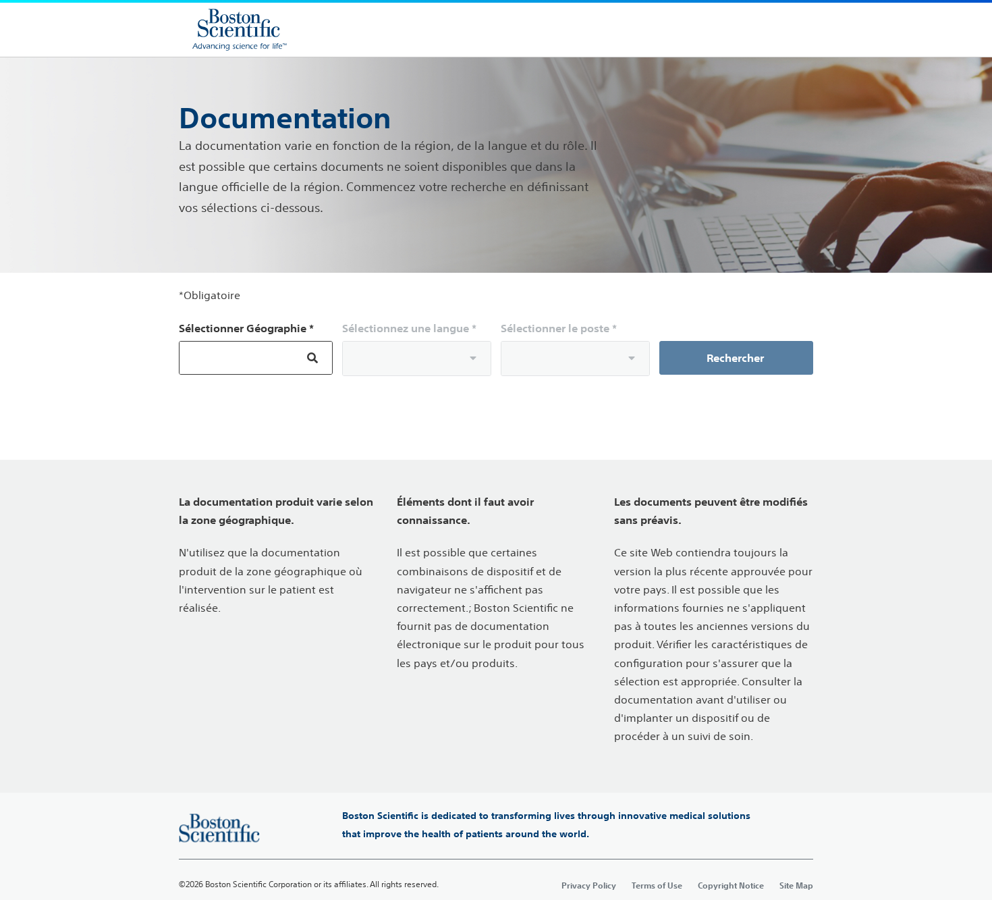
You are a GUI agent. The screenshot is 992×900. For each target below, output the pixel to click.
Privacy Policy (588, 885)
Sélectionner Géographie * (246, 328)
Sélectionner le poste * (559, 328)
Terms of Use (657, 885)
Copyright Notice (731, 885)
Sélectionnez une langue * (409, 328)
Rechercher (737, 358)
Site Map (796, 885)
